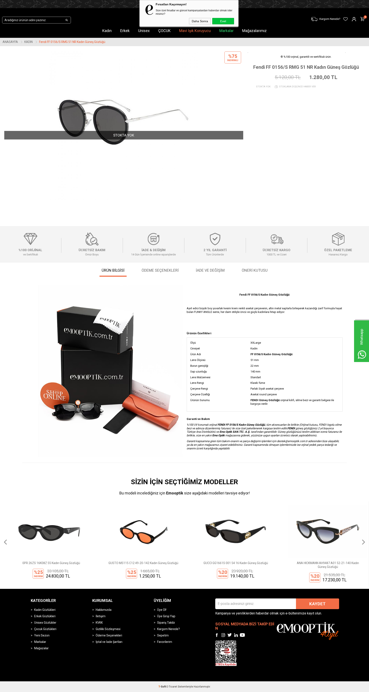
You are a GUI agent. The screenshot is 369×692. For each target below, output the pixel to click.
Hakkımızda (103, 609)
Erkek (125, 30)
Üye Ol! (161, 609)
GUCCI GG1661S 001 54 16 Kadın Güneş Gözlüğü (230, 563)
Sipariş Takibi (166, 622)
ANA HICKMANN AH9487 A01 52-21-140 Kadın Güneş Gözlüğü (323, 565)
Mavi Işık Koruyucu (195, 30)
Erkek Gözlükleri (45, 616)
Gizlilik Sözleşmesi (108, 629)
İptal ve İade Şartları (109, 642)
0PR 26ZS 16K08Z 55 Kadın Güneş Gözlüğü (46, 563)
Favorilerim (164, 642)
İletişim (100, 616)
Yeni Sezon (42, 635)
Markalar (226, 30)
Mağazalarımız (254, 30)
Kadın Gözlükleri (45, 609)
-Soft (162, 686)
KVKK (99, 622)
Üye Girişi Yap (166, 616)
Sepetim (163, 635)
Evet (223, 21)
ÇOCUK (164, 30)
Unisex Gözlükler (45, 622)
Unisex (144, 30)
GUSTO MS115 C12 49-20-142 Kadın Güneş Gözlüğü (138, 563)
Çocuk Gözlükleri (45, 629)
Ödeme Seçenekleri (109, 635)
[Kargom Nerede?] (283, 16)
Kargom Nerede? (168, 629)
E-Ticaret (172, 686)
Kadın (107, 30)
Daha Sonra (200, 21)
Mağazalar (41, 648)
